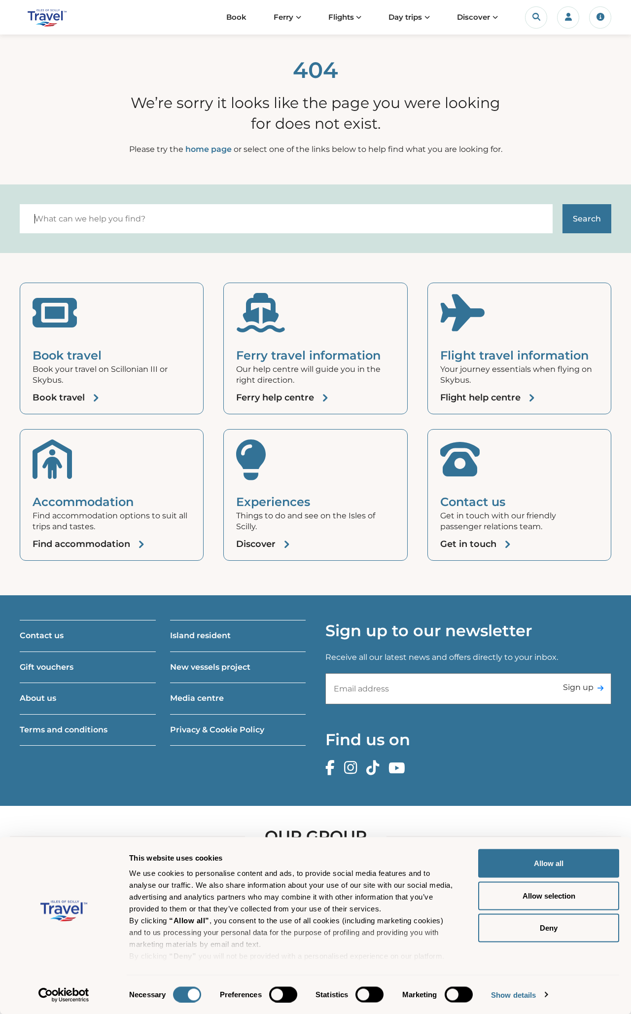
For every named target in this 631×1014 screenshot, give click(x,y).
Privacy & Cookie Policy (217, 729)
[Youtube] (399, 768)
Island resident (200, 635)
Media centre (197, 698)
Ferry (283, 17)
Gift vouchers (46, 667)
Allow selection (549, 895)
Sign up (578, 687)
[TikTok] (375, 768)
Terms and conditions (63, 729)
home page (208, 149)
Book (236, 17)
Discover (473, 17)
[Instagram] (353, 768)
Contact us (42, 635)
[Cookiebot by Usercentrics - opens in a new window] (64, 994)
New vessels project (210, 667)
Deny (549, 928)
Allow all (548, 863)
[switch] (283, 994)
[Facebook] (332, 768)
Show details (513, 994)
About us (38, 698)
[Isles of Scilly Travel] (61, 17)
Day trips (405, 17)
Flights (341, 17)
